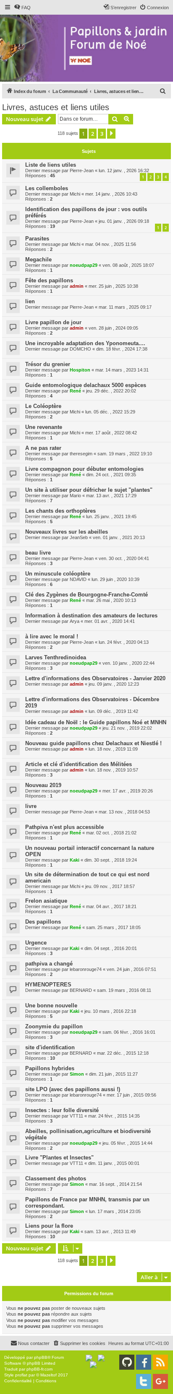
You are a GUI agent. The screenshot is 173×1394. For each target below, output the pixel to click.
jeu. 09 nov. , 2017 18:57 (110, 886)
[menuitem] (22, 8)
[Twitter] (143, 1381)
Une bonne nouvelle (51, 1005)
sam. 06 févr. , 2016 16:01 (128, 1032)
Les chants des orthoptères (60, 511)
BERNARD (81, 990)
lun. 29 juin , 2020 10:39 (115, 579)
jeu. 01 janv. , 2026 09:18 (124, 221)
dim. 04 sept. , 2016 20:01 (110, 948)
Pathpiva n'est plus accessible (64, 827)
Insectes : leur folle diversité (62, 1110)
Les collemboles (46, 188)
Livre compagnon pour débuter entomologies (84, 469)
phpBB (40, 1357)
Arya (74, 621)
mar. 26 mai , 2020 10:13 (111, 600)
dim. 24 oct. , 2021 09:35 (111, 474)
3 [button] (101, 133)
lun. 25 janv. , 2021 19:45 (111, 516)
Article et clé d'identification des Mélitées (78, 764)
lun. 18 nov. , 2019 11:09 (113, 748)
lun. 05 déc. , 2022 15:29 (110, 411)
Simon (77, 1073)
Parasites (37, 238)
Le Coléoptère (43, 406)
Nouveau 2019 (43, 785)
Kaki (74, 859)
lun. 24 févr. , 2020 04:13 (124, 642)
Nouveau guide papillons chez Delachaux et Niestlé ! (93, 743)
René (75, 390)
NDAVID (78, 579)
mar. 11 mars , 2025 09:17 (125, 307)
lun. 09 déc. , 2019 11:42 (113, 711)
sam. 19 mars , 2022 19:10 (124, 453)
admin (77, 286)
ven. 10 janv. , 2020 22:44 (128, 663)
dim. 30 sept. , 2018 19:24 (110, 859)
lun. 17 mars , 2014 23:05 (115, 1211)
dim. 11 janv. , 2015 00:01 (113, 1163)
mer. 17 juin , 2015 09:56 (131, 1094)
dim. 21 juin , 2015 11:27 (113, 1073)
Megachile (38, 259)
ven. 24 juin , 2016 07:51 (131, 969)
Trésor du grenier (47, 364)
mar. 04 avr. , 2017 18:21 (111, 906)
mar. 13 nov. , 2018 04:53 (124, 811)
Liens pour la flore (49, 1226)
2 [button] (92, 133)
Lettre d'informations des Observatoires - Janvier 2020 (95, 678)
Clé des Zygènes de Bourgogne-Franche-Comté (86, 594)
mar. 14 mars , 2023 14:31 (122, 369)
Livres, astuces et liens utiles (55, 107)
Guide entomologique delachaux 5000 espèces (85, 385)
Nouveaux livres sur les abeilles (66, 532)
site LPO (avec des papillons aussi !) (72, 1089)
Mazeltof (48, 1375)
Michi (75, 193)
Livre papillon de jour (53, 322)
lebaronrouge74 (86, 969)
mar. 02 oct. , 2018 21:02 (111, 832)
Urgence (36, 943)
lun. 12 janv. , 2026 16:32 (124, 170)
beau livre (38, 553)
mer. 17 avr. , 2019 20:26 (127, 790)
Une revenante (43, 427)
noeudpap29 (83, 265)
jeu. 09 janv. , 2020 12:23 (114, 684)
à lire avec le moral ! (51, 636)
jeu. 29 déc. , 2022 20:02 (111, 390)
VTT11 (76, 1115)
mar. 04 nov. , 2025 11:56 (110, 244)
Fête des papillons (49, 280)
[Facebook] (143, 1362)
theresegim (81, 453)
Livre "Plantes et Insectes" (59, 1157)
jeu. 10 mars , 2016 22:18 (110, 1011)
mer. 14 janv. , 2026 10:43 (111, 193)
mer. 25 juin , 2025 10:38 (113, 286)
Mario (75, 495)
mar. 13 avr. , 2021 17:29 (111, 495)
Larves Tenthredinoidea (55, 657)
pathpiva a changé (49, 963)
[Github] (126, 1362)
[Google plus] (160, 1381)
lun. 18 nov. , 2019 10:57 (113, 769)
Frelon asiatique (46, 901)
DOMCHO (80, 348)
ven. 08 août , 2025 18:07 (128, 265)
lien (30, 301)
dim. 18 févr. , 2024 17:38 (121, 348)
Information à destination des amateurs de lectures (91, 615)
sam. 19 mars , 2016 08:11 (124, 990)
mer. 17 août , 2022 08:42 (111, 432)
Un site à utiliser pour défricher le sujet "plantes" (88, 490)
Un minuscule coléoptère (57, 574)
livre (31, 806)
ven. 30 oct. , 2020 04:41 (124, 558)
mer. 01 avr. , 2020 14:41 (109, 621)
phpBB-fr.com (39, 1369)
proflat (21, 1375)
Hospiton (80, 369)
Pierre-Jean (82, 170)
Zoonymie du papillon (54, 1026)
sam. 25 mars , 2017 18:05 (113, 927)
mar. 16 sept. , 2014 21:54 (115, 1184)
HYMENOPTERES (48, 984)
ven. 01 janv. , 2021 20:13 (119, 537)
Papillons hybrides (49, 1068)
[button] (111, 134)
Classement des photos (55, 1178)
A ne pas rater (43, 448)
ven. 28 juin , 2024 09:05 (113, 327)
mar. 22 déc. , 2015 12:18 (123, 1053)
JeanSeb (79, 537)
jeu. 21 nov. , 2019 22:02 (127, 728)
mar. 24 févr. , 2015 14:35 (114, 1115)
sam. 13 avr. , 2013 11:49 (110, 1231)
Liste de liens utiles (50, 165)
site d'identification (50, 1047)
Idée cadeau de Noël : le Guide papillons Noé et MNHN (95, 722)
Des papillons (43, 922)
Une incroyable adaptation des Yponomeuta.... (85, 343)
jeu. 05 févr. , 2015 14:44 (127, 1143)
